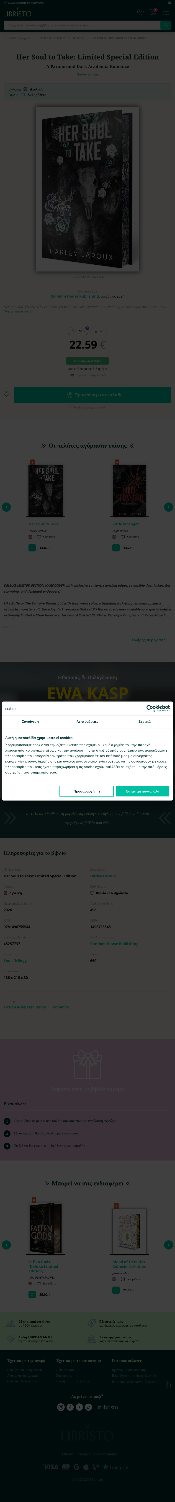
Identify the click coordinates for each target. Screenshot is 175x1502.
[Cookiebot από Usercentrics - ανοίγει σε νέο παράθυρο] (150, 708)
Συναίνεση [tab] (30, 721)
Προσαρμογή (84, 791)
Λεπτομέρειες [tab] (87, 721)
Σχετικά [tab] (145, 721)
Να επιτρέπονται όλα (142, 791)
